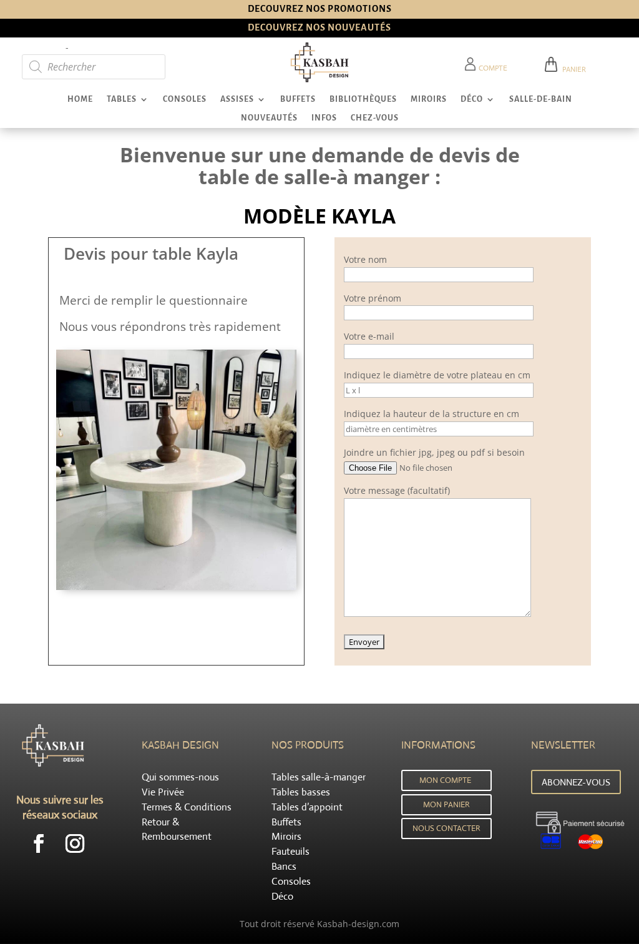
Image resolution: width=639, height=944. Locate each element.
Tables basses (300, 792)
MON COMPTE (445, 780)
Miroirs (286, 836)
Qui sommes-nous (180, 777)
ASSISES (237, 99)
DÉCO (472, 99)
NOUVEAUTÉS (269, 118)
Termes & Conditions (187, 807)
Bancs (283, 866)
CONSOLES (185, 99)
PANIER (572, 69)
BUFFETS (298, 99)
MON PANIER (446, 804)
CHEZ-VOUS (375, 118)
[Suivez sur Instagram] (75, 843)
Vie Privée (163, 792)
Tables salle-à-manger (318, 777)
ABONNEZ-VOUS (576, 782)
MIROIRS (429, 99)
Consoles (291, 881)
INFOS (324, 118)
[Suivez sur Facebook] (38, 843)
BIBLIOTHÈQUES (363, 99)
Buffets (286, 821)
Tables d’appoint (307, 807)
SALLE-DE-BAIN (540, 99)
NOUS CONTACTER (446, 828)
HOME (80, 99)
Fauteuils (290, 851)
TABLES (122, 99)
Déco (282, 896)
